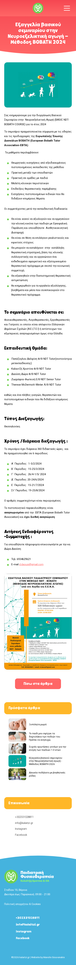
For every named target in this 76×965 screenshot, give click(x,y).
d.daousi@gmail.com (31, 564)
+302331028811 (24, 817)
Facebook (21, 834)
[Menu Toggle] (67, 8)
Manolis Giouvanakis (54, 957)
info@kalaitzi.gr (24, 823)
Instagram (21, 828)
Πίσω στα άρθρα (38, 684)
